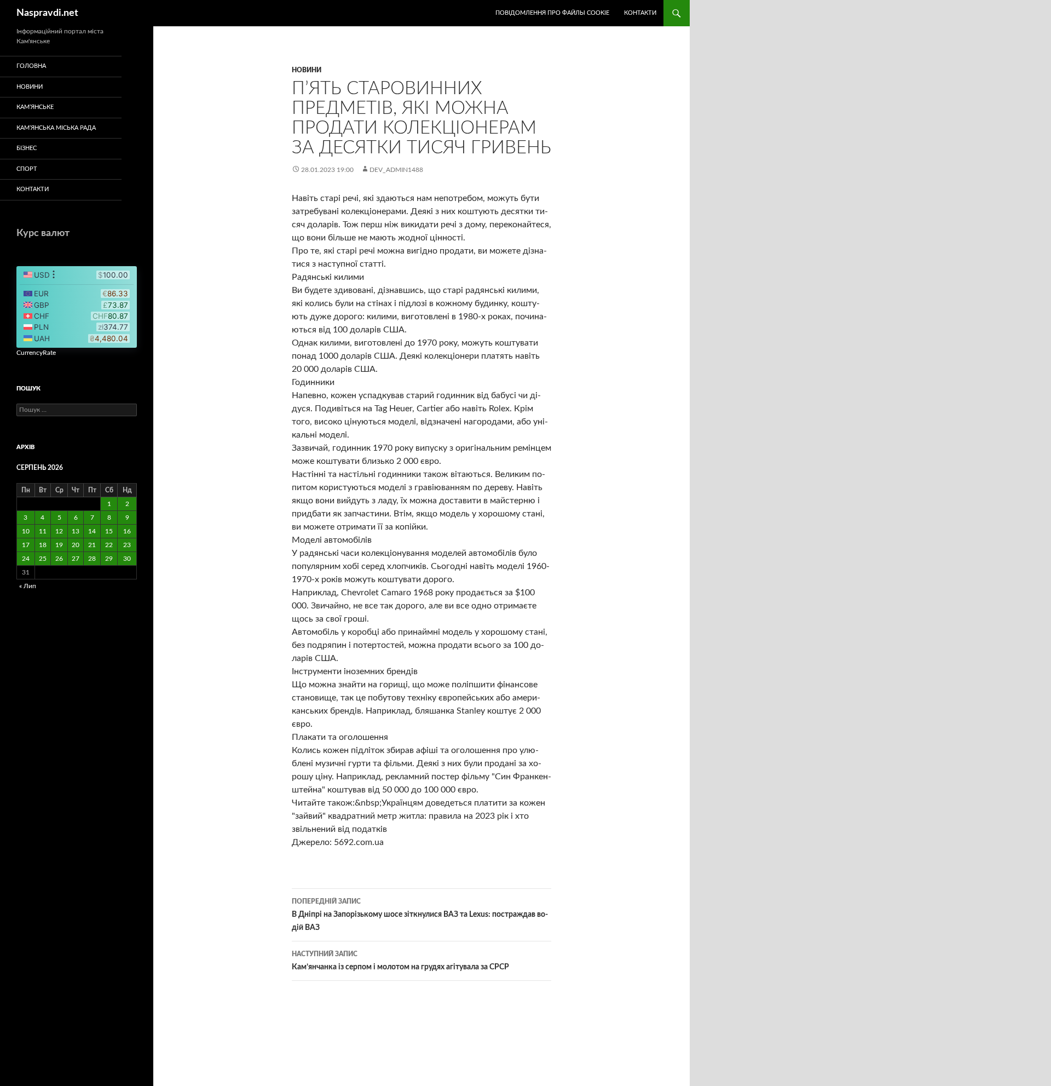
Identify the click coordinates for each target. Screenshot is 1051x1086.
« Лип (27, 586)
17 (26, 545)
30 (127, 558)
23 (127, 545)
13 (75, 531)
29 (109, 558)
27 (75, 558)
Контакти (640, 13)
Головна (31, 66)
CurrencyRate (36, 352)
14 (92, 531)
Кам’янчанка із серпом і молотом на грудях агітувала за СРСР (400, 961)
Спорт (26, 169)
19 (59, 545)
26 (59, 558)
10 (26, 531)
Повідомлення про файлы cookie (552, 13)
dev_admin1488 (396, 169)
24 (26, 558)
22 (109, 545)
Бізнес (26, 148)
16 (127, 531)
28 (92, 558)
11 (43, 531)
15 (109, 531)
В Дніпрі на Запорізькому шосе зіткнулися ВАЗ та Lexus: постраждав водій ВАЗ (420, 915)
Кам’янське (35, 107)
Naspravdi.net (47, 13)
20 (75, 545)
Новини (306, 70)
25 (43, 558)
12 (59, 531)
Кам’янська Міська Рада (56, 128)
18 (43, 545)
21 (92, 545)
